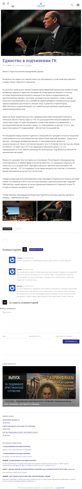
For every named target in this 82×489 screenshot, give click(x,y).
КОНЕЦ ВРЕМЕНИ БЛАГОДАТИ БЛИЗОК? (17, 446)
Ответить (38, 258)
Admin (9, 65)
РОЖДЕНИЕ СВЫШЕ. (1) (11, 420)
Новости (17, 229)
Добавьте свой (36, 249)
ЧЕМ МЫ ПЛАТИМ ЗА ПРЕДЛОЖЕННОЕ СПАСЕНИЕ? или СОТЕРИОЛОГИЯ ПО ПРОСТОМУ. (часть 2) (41, 469)
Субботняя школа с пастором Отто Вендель (19, 426)
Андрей (5, 460)
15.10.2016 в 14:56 (27, 269)
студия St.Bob (59, 488)
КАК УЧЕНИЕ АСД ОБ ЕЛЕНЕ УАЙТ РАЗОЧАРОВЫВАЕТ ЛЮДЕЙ (29, 476)
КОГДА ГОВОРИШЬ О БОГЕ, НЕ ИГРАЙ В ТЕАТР (20, 432)
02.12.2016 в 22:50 (28, 286)
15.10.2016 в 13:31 (28, 258)
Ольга (5, 469)
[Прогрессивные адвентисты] (41, 5)
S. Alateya (20, 258)
